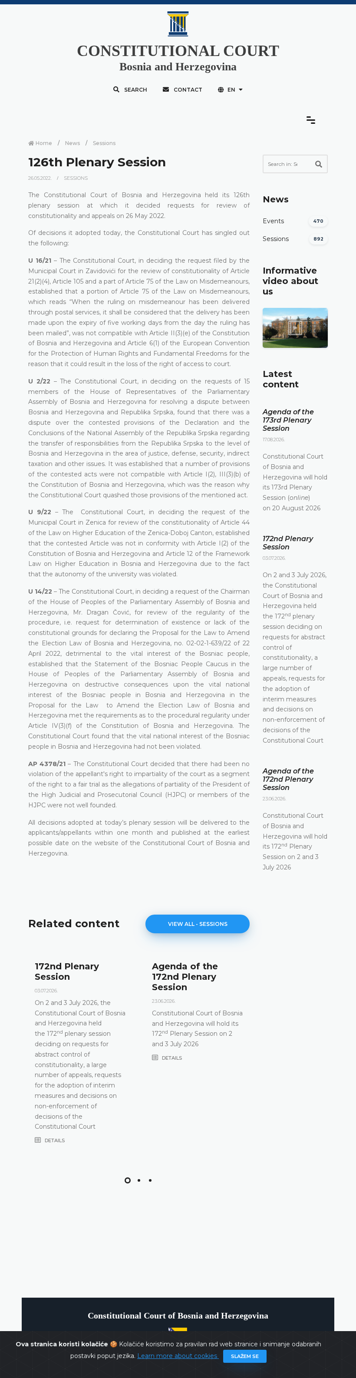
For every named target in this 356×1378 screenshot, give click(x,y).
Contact (187, 89)
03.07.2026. (46, 991)
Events (273, 221)
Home (43, 143)
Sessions (104, 143)
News (72, 143)
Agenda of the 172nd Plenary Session (185, 976)
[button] (127, 1180)
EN (231, 89)
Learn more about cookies (178, 1356)
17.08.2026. (274, 439)
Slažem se (245, 1356)
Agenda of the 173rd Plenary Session (288, 420)
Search (135, 89)
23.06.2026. (163, 1001)
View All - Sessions (197, 924)
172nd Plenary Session (67, 971)
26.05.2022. (40, 178)
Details (54, 1140)
